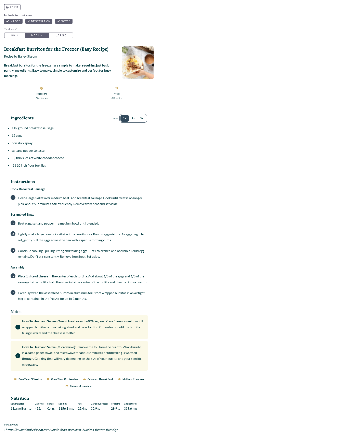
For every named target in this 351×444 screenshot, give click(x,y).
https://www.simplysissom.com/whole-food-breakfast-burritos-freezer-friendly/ (61, 430)
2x (133, 118)
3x (141, 118)
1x (124, 118)
